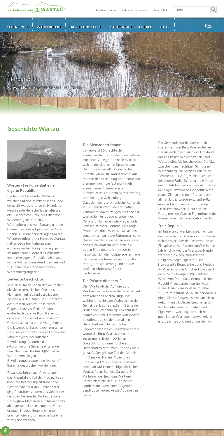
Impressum (142, 9)
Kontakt (101, 9)
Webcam (126, 9)
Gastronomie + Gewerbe (131, 27)
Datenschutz (160, 9)
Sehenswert (18, 27)
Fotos (165, 27)
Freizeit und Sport (86, 27)
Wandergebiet (49, 27)
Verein (113, 9)
